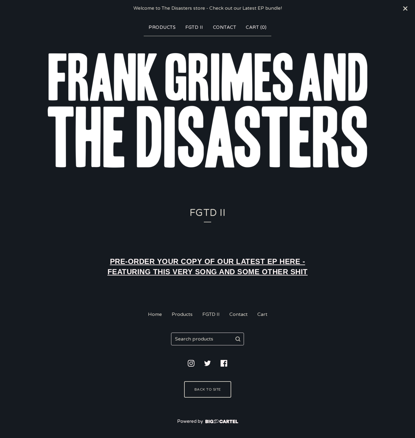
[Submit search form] (238, 339)
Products (162, 27)
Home (155, 314)
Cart (262, 314)
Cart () (256, 27)
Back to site (207, 389)
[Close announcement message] (405, 8)
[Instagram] (191, 363)
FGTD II (194, 27)
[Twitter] (207, 363)
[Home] (207, 110)
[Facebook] (224, 363)
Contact (224, 27)
